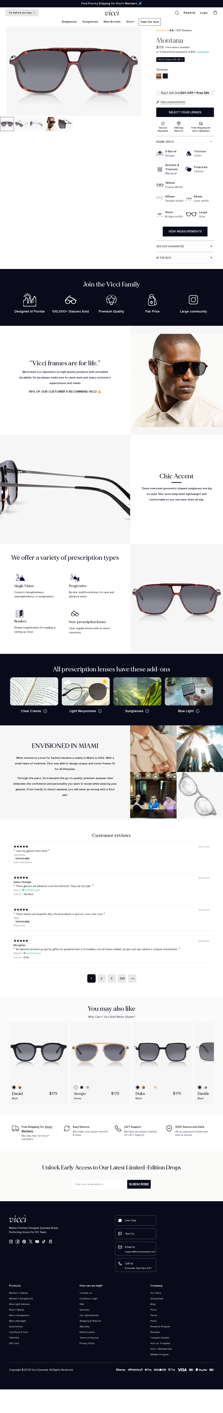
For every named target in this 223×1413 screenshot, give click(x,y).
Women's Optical (18, 1293)
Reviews (155, 1332)
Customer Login (89, 1298)
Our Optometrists (89, 1315)
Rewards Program (160, 1326)
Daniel (17, 1093)
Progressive (19, 925)
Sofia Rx (17, 894)
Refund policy (87, 1332)
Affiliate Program (159, 1354)
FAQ (82, 1304)
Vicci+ (130, 21)
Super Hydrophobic (22, 862)
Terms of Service (89, 1338)
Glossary (84, 1310)
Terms (153, 1315)
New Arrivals (112, 21)
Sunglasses (90, 21)
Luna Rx (17, 957)
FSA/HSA (14, 1338)
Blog (152, 1304)
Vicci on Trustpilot (160, 1343)
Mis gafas (19, 945)
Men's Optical (16, 1310)
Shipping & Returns (90, 1321)
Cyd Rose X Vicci (18, 1332)
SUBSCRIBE (139, 1184)
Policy (153, 1321)
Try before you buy (20, 12)
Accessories (16, 1326)
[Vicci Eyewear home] (111, 12)
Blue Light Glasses (19, 1304)
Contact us (86, 1293)
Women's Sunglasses (21, 1298)
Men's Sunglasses (19, 1315)
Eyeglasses (69, 21)
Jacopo (80, 1093)
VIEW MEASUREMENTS (185, 231)
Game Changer (22, 882)
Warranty (84, 1326)
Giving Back (156, 1298)
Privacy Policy (87, 1343)
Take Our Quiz (149, 22)
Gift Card (14, 1343)
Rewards (189, 12)
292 (122, 978)
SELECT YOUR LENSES (185, 112)
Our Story (155, 1293)
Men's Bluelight (17, 1321)
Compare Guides (160, 1338)
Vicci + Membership (161, 1349)
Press (153, 1310)
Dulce (140, 1093)
